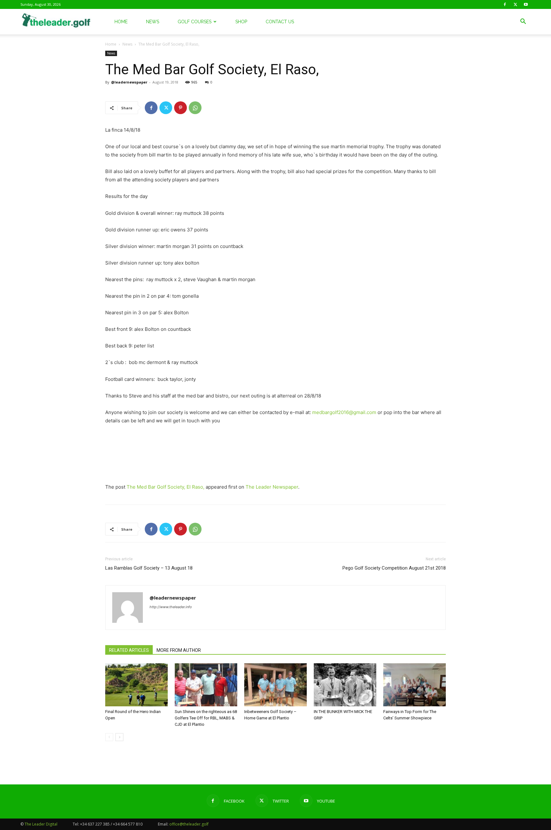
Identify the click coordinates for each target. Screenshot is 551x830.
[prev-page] (109, 737)
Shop (241, 21)
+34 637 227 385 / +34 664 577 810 (111, 824)
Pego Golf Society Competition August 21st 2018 (394, 568)
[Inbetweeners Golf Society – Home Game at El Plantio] (275, 684)
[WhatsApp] (195, 107)
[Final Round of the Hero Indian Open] (136, 684)
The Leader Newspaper (272, 487)
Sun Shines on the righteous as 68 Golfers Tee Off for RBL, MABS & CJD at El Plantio (206, 718)
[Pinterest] (180, 107)
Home (121, 21)
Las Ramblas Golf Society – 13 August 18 (149, 568)
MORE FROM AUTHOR (179, 650)
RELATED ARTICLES (129, 650)
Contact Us (280, 21)
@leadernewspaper (129, 82)
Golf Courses (194, 21)
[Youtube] (526, 4)
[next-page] (119, 737)
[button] (523, 22)
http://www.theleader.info (171, 607)
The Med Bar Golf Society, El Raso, (165, 487)
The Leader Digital (41, 824)
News (152, 21)
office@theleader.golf (189, 824)
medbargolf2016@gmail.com (344, 412)
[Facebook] (505, 4)
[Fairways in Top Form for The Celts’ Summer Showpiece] (414, 684)
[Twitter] (515, 4)
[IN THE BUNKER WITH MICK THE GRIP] (345, 684)
